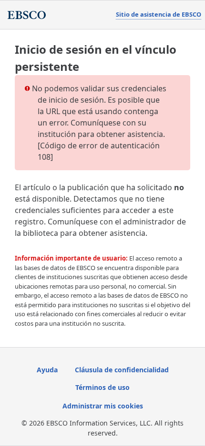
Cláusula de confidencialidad (122, 369)
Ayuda (47, 369)
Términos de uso (102, 387)
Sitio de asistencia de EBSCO (158, 14)
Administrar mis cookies (102, 405)
